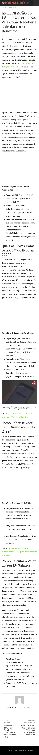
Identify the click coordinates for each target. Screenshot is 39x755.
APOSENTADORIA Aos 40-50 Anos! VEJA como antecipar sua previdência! (28, 730)
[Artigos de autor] (19, 700)
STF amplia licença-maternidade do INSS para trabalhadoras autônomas (19, 551)
